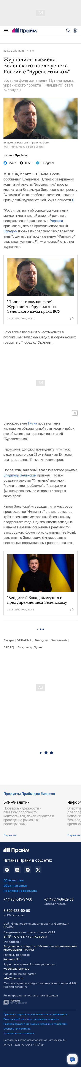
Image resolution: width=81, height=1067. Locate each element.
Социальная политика (16, 1028)
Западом (10, 231)
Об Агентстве (13, 880)
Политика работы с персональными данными (31, 1019)
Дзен (28, 163)
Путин (32, 423)
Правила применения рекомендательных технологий (35, 1023)
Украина (56, 221)
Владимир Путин (30, 647)
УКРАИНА (24, 640)
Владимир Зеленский (20, 475)
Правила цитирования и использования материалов (35, 1014)
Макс (12, 163)
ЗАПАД (8, 647)
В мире (8, 640)
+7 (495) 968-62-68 (58, 901)
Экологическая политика (18, 1033)
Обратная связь (15, 885)
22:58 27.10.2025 (14, 50)
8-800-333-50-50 (16, 913)
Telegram (47, 163)
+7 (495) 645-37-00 (17, 899)
